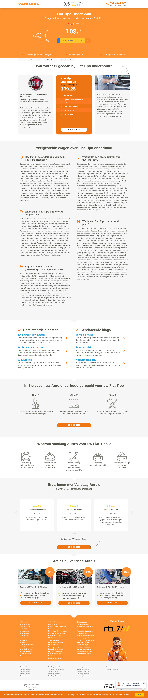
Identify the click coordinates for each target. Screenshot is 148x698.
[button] (20, 157)
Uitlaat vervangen (82, 644)
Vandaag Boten (25, 673)
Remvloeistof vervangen (85, 631)
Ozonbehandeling (82, 624)
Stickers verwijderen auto (85, 640)
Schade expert (82, 633)
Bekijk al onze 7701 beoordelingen (74, 539)
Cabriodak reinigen (26, 656)
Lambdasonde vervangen (56, 656)
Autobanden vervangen (27, 644)
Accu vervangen (25, 626)
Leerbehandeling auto (55, 658)
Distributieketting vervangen (57, 631)
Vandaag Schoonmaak (84, 667)
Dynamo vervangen (54, 635)
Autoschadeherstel (26, 649)
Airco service (24, 629)
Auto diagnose (24, 631)
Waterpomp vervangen (84, 649)
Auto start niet (83, 347)
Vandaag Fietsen (53, 671)
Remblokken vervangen (85, 626)
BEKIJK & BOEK (74, 130)
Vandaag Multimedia (55, 676)
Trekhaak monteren (83, 642)
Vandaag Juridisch (54, 673)
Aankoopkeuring (25, 624)
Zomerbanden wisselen (84, 654)
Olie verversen (82, 622)
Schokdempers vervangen (85, 635)
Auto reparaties (25, 635)
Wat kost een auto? (86, 359)
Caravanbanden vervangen (57, 626)
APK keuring (24, 622)
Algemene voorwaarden (31, 685)
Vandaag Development (84, 676)
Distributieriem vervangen (56, 633)
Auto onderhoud (25, 633)
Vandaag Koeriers (25, 669)
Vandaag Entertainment (56, 669)
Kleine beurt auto (53, 644)
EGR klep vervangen (55, 638)
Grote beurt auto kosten (31, 347)
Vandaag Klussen (25, 667)
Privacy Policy (31, 687)
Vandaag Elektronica (84, 671)
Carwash (51, 629)
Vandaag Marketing (112, 667)
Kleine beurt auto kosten (31, 334)
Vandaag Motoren (25, 676)
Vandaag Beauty (25, 671)
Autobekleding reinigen (27, 647)
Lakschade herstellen (55, 653)
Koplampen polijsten (55, 647)
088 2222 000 (118, 2)
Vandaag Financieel (83, 673)
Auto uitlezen (24, 638)
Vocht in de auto (84, 334)
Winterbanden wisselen (84, 651)
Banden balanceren (26, 651)
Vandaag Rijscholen (54, 667)
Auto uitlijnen (24, 640)
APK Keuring (25, 359)
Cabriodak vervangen (55, 622)
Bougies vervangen (26, 653)
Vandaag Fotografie (112, 669)
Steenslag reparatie (83, 638)
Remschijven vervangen (85, 629)
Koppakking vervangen (55, 649)
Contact (31, 689)
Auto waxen (23, 642)
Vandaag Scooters (83, 669)
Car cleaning (52, 624)
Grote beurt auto (53, 640)
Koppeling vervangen (55, 651)
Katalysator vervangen (55, 642)
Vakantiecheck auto (83, 647)
